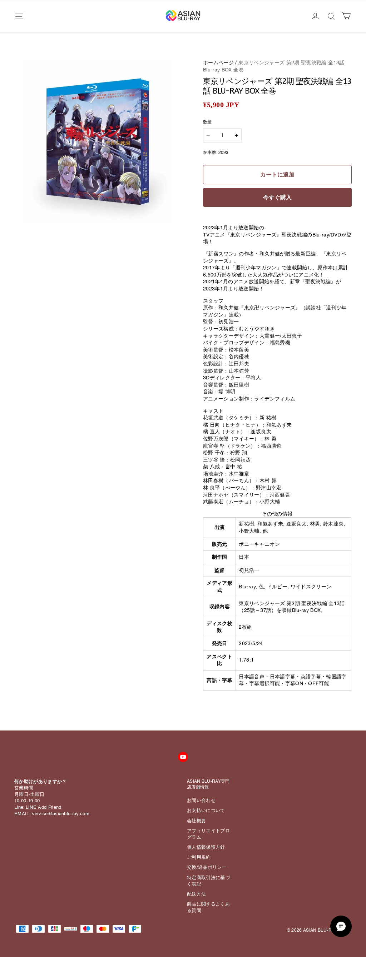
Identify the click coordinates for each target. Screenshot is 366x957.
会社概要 (196, 820)
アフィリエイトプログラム (208, 834)
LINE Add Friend (43, 807)
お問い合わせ (201, 800)
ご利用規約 (199, 857)
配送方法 (196, 894)
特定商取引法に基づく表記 (208, 881)
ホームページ (218, 62)
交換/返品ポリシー (207, 867)
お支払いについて (206, 810)
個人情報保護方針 (206, 847)
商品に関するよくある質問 (208, 907)
